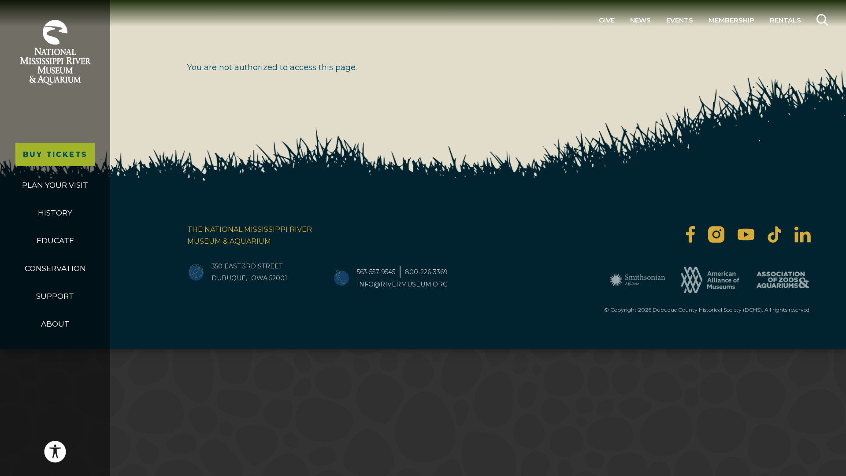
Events (679, 20)
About (55, 324)
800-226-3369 (426, 272)
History (55, 212)
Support (55, 296)
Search (822, 20)
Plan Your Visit (55, 185)
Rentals (785, 20)
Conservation (55, 268)
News (640, 20)
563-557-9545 (376, 272)
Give (607, 20)
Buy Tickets (55, 154)
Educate (55, 240)
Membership (731, 20)
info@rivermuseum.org (402, 284)
